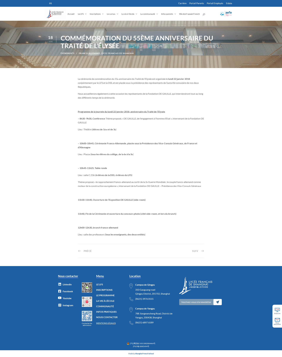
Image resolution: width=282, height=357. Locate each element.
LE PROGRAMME (105, 295)
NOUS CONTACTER (107, 317)
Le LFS (81, 14)
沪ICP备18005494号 (141, 346)
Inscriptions (95, 14)
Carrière (182, 3)
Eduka (229, 3)
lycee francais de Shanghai (117, 53)
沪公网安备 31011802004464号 (142, 343)
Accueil (71, 14)
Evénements (67, 53)
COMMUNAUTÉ (105, 306)
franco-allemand (89, 53)
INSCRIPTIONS (104, 289)
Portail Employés (215, 3)
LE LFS (99, 284)
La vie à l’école (127, 14)
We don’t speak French (189, 14)
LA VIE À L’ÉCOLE (105, 300)
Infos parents (167, 14)
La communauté (147, 14)
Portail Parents (196, 3)
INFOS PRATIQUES (106, 311)
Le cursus (111, 14)
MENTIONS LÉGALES (106, 323)
